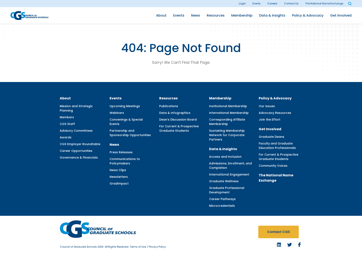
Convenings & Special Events (126, 121)
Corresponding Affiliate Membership (227, 121)
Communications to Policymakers (125, 161)
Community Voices (273, 166)
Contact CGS (278, 231)
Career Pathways (222, 199)
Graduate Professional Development (226, 190)
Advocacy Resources (275, 113)
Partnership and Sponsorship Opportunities (130, 133)
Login (242, 3)
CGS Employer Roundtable (80, 144)
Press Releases (121, 152)
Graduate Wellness (224, 181)
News (195, 15)
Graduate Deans (271, 137)
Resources (216, 15)
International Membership (229, 113)
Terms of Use (138, 246)
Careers (272, 3)
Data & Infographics (174, 113)
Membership (241, 15)
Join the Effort (269, 119)
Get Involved (341, 15)
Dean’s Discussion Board (178, 119)
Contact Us (291, 3)
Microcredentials (222, 206)
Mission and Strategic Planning (76, 108)
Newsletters (119, 177)
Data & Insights (272, 15)
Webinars (117, 113)
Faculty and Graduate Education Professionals (277, 145)
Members (67, 117)
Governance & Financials (79, 157)
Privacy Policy (157, 246)
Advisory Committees (76, 131)
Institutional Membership (228, 106)
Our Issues (267, 106)
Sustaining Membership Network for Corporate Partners (227, 135)
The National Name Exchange (324, 3)
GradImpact (119, 183)
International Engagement (229, 174)
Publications (168, 106)
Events (256, 3)
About (161, 15)
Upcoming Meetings (125, 106)
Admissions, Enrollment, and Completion (230, 165)
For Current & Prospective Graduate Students (179, 128)
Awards (65, 137)
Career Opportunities (76, 151)
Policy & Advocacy (307, 15)
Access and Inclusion (225, 157)
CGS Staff (67, 124)
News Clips (118, 170)
